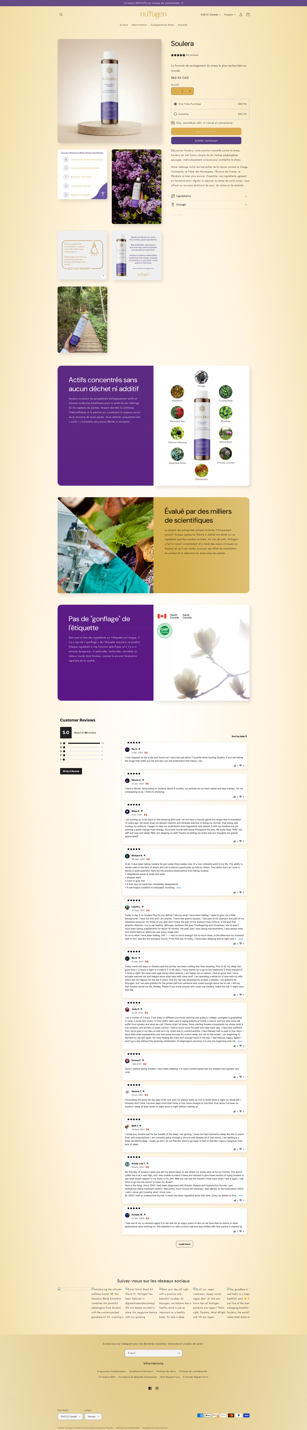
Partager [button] (179, 214)
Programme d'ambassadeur (111, 1371)
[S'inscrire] (178, 1353)
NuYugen (69, 1427)
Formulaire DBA (107, 1376)
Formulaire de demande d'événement (138, 1376)
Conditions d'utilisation (141, 1371)
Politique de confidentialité (193, 1371)
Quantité (175, 84)
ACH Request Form (170, 1376)
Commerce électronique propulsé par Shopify (93, 1427)
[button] (61, 14)
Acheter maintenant (206, 140)
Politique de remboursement (155, 1427)
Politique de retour (166, 1371)
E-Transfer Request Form (195, 1376)
